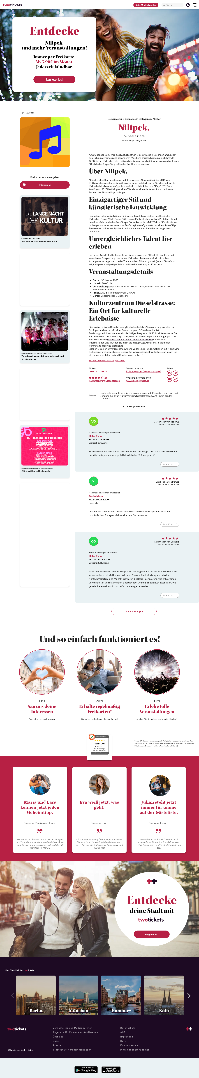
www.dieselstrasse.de (137, 380)
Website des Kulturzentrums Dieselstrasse (130, 339)
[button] (164, 5)
